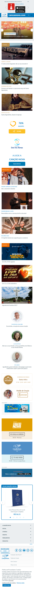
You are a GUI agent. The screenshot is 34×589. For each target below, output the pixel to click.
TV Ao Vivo (18, 457)
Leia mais (11, 580)
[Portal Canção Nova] (4, 15)
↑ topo (30, 544)
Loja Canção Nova (10, 486)
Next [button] (28, 8)
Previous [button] (6, 8)
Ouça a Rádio (18, 434)
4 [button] (20, 11)
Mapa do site (14, 565)
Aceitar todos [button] (6, 585)
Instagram (28, 550)
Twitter (20, 550)
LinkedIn (31, 550)
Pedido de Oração (15, 558)
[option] (17, 8)
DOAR (19, 131)
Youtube (24, 550)
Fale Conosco (14, 561)
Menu (28, 15)
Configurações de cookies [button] (9, 583)
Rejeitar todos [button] (20, 583)
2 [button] (13, 11)
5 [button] (23, 11)
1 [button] (10, 11)
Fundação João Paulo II (16, 554)
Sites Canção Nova (31, 15)
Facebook (16, 550)
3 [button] (17, 11)
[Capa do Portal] (17, 15)
